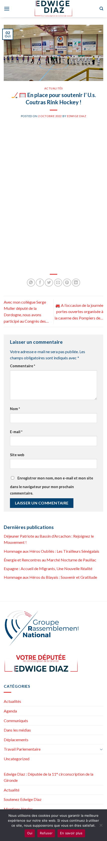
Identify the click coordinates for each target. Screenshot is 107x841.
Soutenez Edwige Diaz (23, 799)
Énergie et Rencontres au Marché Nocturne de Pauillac (50, 559)
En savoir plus (71, 833)
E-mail (16, 432)
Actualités (53, 88)
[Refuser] (100, 827)
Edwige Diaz (76, 116)
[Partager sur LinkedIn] (76, 283)
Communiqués (16, 720)
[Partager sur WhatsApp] (31, 283)
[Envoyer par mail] (58, 283)
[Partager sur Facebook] (40, 283)
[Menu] (7, 8)
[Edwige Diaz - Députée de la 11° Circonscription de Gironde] (53, 8)
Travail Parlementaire (22, 749)
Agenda (10, 711)
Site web (17, 455)
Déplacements (16, 739)
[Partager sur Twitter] (49, 283)
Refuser (46, 833)
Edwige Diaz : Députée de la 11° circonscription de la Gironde (48, 777)
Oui (30, 833)
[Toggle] (101, 749)
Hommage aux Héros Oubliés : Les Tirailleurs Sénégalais (51, 551)
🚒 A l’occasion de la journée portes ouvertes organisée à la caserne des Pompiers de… (78, 311)
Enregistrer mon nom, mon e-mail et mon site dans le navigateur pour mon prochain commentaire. (51, 485)
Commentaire (22, 366)
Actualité (11, 790)
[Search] (101, 8)
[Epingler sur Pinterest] (67, 283)
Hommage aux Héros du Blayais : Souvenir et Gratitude (50, 577)
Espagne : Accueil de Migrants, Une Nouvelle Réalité (48, 568)
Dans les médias (17, 730)
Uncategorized (16, 758)
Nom (15, 409)
